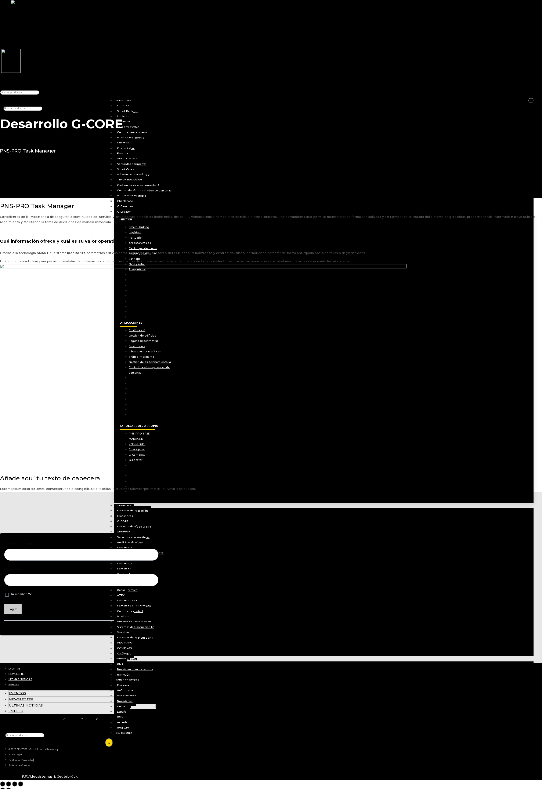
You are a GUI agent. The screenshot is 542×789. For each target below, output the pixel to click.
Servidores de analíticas (133, 537)
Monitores (124, 616)
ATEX (121, 595)
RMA (120, 664)
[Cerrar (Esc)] (20, 783)
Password (12, 569)
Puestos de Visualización (134, 621)
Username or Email (19, 544)
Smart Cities (125, 169)
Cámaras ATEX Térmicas (134, 606)
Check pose (125, 201)
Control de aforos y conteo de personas (144, 190)
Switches (123, 632)
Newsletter (17, 673)
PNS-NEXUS (137, 475)
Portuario (123, 121)
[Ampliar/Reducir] (2, 783)
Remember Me (21, 594)
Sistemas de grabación (132, 510)
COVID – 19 (124, 648)
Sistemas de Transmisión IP (136, 637)
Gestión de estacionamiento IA (138, 185)
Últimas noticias (20, 679)
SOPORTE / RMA (126, 659)
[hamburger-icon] (531, 100)
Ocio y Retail (125, 148)
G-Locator (124, 211)
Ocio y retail (137, 264)
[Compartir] (14, 783)
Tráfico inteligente (130, 179)
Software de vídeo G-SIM (134, 526)
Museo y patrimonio (130, 137)
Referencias (125, 690)
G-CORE (123, 521)
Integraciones (126, 695)
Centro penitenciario (143, 248)
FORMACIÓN (123, 675)
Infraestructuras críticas (133, 174)
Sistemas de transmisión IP (135, 627)
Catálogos (124, 653)
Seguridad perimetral (131, 164)
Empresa (123, 685)
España (122, 711)
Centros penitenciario (132, 132)
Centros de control (130, 611)
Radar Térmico (127, 590)
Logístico (123, 116)
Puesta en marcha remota (135, 669)
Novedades (125, 701)
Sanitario (123, 142)
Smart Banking (127, 111)
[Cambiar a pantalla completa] (8, 783)
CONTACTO (123, 706)
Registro (123, 727)
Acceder (123, 722)
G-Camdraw (125, 206)
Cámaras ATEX (127, 600)
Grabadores (125, 516)
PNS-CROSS (125, 643)
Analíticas (123, 531)
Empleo (13, 684)
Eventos (14, 668)
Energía (122, 153)
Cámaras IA (124, 563)
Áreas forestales (128, 127)
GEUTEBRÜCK (124, 733)
